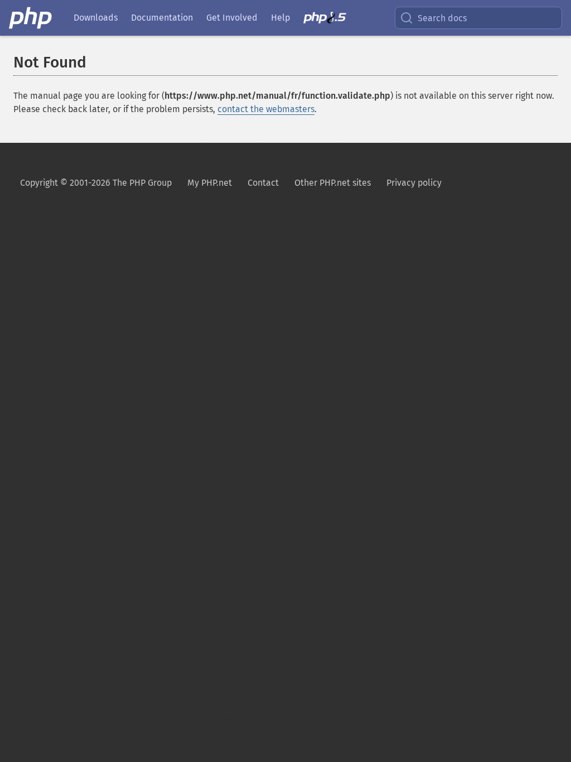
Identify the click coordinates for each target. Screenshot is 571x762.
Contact (263, 182)
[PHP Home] (31, 18)
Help (280, 17)
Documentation (162, 17)
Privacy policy (414, 182)
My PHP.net (209, 182)
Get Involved (232, 17)
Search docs (442, 18)
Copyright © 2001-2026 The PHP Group (96, 182)
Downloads (96, 17)
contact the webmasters (265, 109)
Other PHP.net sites (332, 182)
